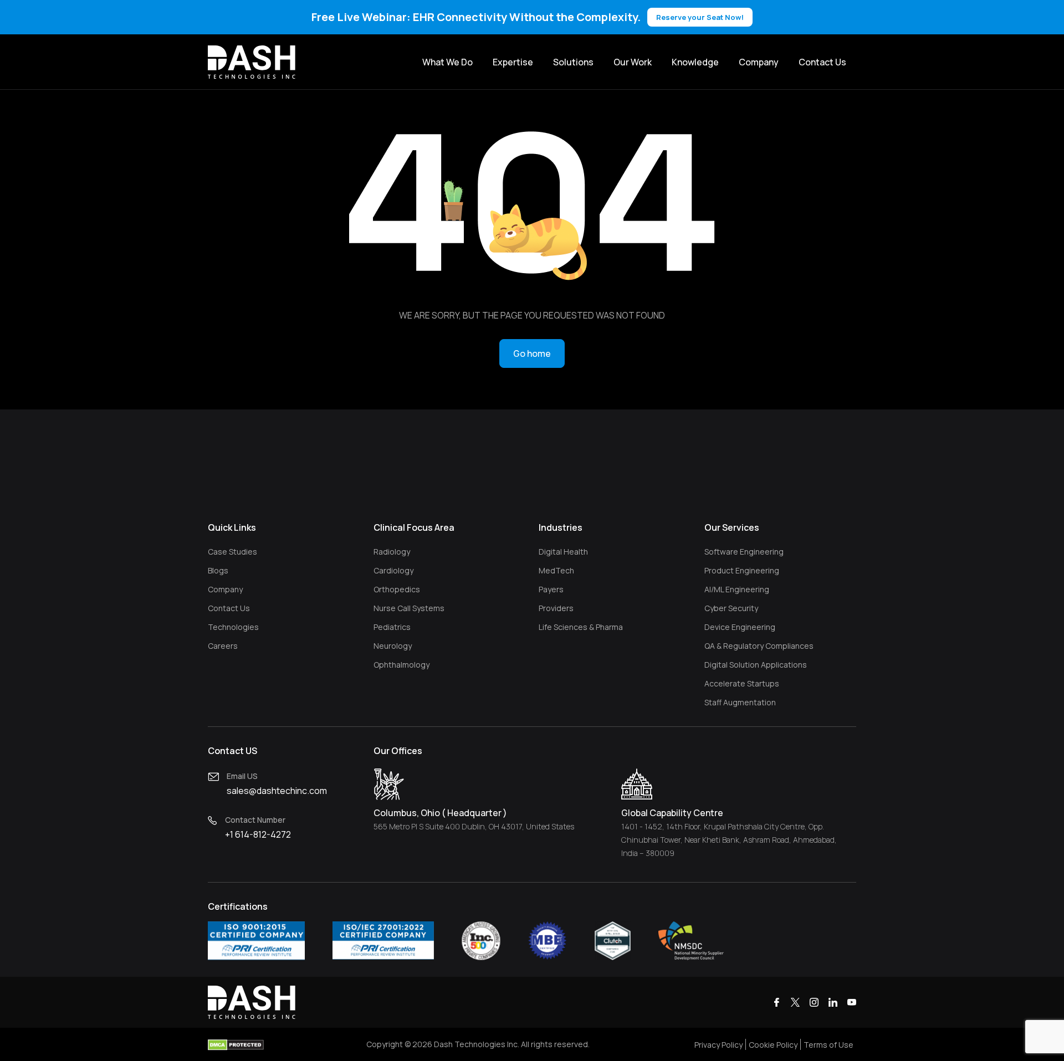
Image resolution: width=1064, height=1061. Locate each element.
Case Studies (232, 551)
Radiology (392, 551)
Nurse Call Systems (409, 608)
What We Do (447, 62)
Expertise (513, 62)
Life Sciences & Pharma (581, 627)
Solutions (573, 62)
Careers (223, 645)
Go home (532, 353)
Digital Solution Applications (755, 664)
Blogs (218, 570)
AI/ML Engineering (736, 589)
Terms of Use (828, 1044)
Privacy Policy (718, 1044)
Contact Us (822, 62)
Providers (556, 608)
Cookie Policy (773, 1044)
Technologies (233, 627)
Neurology (393, 645)
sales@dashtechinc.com (277, 791)
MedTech (556, 570)
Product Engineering (741, 570)
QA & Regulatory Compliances (759, 645)
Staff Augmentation (740, 702)
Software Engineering (744, 551)
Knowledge (695, 62)
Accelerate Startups (741, 683)
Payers (551, 589)
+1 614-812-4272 (258, 834)
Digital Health (563, 551)
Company (759, 62)
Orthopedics (397, 589)
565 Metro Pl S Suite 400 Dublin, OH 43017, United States (474, 826)
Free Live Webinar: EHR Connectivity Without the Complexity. (527, 16)
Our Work (632, 62)
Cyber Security (731, 608)
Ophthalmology (401, 664)
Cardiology (393, 570)
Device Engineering (739, 627)
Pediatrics (392, 627)
